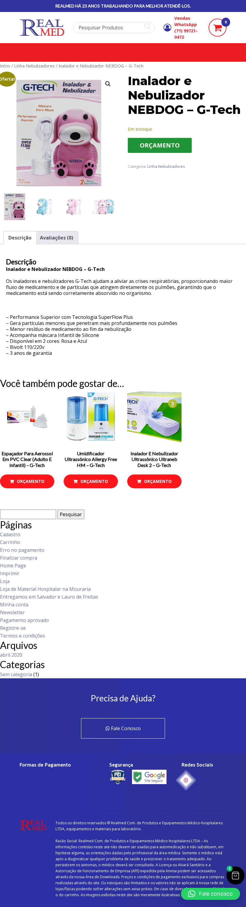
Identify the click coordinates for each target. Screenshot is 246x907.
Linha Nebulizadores (34, 66)
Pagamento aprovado (24, 620)
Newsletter (12, 612)
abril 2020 (11, 655)
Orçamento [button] (30, 481)
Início (5, 66)
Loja (5, 581)
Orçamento (160, 145)
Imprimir (10, 573)
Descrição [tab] (20, 237)
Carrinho (10, 542)
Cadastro (10, 534)
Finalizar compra (18, 558)
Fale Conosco (125, 728)
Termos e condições (22, 635)
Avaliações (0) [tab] (56, 237)
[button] (108, 84)
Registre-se (13, 628)
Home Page (13, 565)
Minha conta (14, 604)
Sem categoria (16, 674)
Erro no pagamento (22, 550)
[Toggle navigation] (18, 52)
